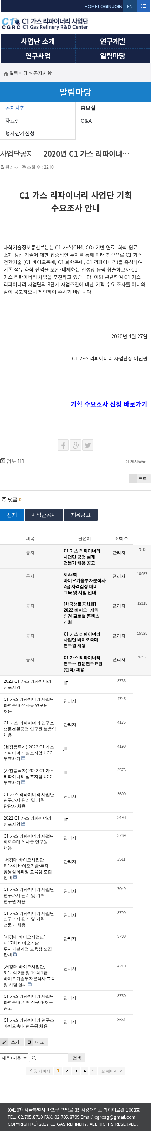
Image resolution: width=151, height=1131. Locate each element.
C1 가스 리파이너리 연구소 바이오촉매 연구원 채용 (29, 1023)
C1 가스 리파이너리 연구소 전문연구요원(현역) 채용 (83, 664)
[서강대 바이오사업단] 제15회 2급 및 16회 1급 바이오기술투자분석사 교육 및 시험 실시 (29, 975)
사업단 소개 (38, 41)
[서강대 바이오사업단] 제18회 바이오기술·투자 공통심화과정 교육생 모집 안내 (28, 868)
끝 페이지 (110, 1071)
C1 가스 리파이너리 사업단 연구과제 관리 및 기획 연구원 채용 (29, 895)
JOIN (117, 6)
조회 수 (121, 538)
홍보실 (88, 107)
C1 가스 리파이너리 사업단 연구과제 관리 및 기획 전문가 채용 (29, 919)
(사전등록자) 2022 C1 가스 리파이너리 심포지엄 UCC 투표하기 (29, 776)
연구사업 (38, 55)
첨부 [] (14, 460)
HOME (91, 6)
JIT (66, 683)
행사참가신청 (20, 133)
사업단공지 (16, 153)
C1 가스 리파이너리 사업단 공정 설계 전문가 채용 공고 (82, 557)
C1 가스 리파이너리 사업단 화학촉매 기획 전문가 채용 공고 (29, 1002)
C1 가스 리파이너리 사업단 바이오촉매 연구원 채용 (82, 640)
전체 (12, 514)
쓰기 (14, 1042)
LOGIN (104, 6)
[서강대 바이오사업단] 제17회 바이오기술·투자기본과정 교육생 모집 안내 (28, 945)
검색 (77, 1058)
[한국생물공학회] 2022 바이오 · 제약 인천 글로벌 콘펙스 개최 (81, 613)
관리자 (11, 167)
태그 (39, 1042)
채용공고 (81, 514)
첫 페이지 (41, 1071)
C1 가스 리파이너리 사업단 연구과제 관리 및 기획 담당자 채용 (29, 800)
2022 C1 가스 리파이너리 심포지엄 (27, 821)
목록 (142, 479)
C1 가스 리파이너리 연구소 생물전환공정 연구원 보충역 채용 (30, 729)
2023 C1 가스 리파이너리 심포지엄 (27, 684)
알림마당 (112, 55)
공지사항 (15, 107)
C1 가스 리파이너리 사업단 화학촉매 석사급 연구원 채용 (29, 705)
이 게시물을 (135, 461)
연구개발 (112, 41)
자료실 (12, 120)
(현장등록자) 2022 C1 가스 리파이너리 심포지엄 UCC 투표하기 (29, 753)
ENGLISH (130, 7)
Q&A (86, 120)
